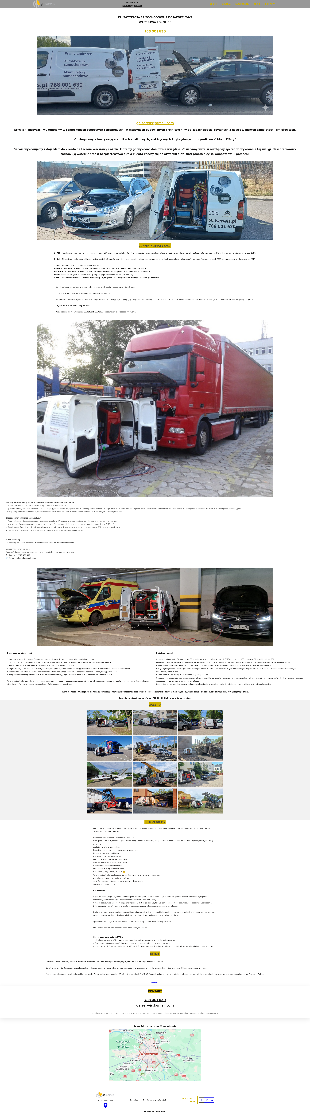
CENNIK (213, 4)
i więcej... (155, 982)
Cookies (134, 1100)
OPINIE (257, 4)
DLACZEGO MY (242, 4)
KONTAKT (270, 4)
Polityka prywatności (154, 1100)
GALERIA (226, 4)
